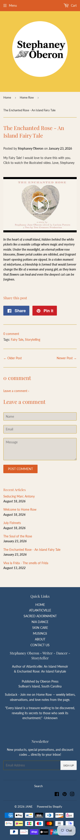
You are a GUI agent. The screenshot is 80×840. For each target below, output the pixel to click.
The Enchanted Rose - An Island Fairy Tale (31, 549)
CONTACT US (40, 645)
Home (7, 97)
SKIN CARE (40, 627)
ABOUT (40, 639)
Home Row (27, 97)
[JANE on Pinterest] (64, 795)
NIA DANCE (40, 622)
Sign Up (68, 765)
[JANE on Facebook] (56, 795)
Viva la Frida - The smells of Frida (25, 563)
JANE (29, 806)
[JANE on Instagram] (72, 795)
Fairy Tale (17, 339)
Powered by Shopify (49, 806)
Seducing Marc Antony (19, 496)
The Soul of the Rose (17, 536)
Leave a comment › (16, 391)
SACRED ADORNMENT (40, 616)
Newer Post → (67, 358)
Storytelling (32, 339)
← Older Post (12, 358)
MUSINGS (40, 633)
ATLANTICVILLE (40, 610)
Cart (73, 5)
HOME (40, 605)
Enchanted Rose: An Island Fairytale (41, 671)
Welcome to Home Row (19, 509)
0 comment (11, 334)
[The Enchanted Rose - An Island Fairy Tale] (40, 231)
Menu (13, 5)
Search (38, 786)
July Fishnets (12, 523)
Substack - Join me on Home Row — (30, 694)
